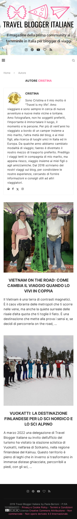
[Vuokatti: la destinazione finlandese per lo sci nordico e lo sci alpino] (38, 370)
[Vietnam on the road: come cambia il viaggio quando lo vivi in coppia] (38, 237)
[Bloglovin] (44, 49)
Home (7, 72)
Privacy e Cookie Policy (34, 507)
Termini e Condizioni (61, 507)
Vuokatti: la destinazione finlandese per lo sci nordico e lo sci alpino (38, 418)
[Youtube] (38, 49)
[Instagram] (26, 49)
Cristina (32, 93)
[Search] (73, 60)
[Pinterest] (32, 49)
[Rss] (51, 49)
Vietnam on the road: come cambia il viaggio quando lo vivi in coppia (38, 285)
